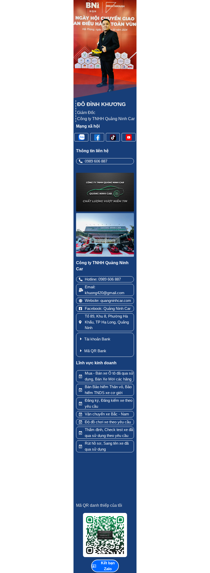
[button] (105, 339)
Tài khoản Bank (97, 339)
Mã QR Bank (95, 351)
